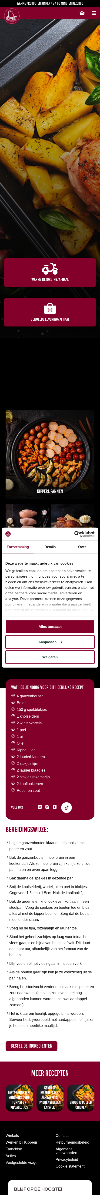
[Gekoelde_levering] (50, 308)
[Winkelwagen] (82, 13)
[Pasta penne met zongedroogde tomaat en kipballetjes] (50, 1129)
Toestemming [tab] (18, 547)
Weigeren (50, 657)
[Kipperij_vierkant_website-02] (72, 525)
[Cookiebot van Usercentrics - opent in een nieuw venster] (74, 534)
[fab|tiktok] (66, 807)
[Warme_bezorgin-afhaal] (50, 269)
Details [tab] (50, 547)
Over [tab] (82, 547)
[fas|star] (40, 807)
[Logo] (27, 16)
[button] (94, 13)
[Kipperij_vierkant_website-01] (50, 454)
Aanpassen (47, 642)
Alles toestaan (50, 627)
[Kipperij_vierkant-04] (27, 525)
